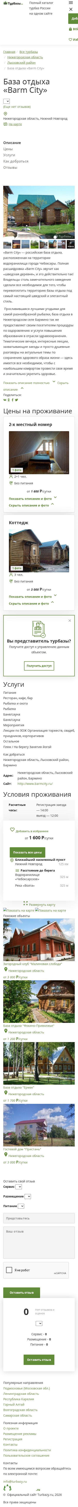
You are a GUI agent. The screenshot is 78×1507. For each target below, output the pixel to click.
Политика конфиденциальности (27, 1450)
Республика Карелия (18, 1399)
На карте (15, 124)
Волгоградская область (20, 1410)
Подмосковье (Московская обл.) (26, 1388)
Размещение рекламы (19, 1434)
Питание (10, 1206)
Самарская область (17, 1415)
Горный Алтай (13, 1404)
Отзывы (10, 167)
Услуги (9, 155)
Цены (8, 149)
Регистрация (12, 1439)
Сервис (9, 1187)
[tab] (37, 469)
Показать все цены (27, 852)
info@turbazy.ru (15, 1481)
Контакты (10, 1444)
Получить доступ (39, 666)
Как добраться (15, 161)
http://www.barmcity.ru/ (35, 784)
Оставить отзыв (21, 1293)
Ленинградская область (21, 1394)
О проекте (11, 1428)
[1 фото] (39, 452)
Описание (12, 142)
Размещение (13, 1196)
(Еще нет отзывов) (17, 107)
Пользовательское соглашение (26, 1455)
